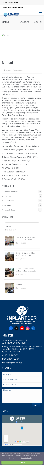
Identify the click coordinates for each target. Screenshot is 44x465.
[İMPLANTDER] (11, 15)
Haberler (9, 70)
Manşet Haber (22, 210)
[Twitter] (16, 328)
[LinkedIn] (33, 328)
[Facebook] (11, 328)
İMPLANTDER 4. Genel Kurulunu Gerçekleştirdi (25, 238)
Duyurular (22, 196)
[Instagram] (28, 328)
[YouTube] (22, 328)
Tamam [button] (22, 462)
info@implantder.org (14, 7)
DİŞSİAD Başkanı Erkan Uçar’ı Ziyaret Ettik (25, 254)
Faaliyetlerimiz (22, 201)
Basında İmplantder (22, 191)
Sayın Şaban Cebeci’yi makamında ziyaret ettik (26, 270)
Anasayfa (24, 22)
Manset (8, 226)
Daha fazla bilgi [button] (26, 458)
